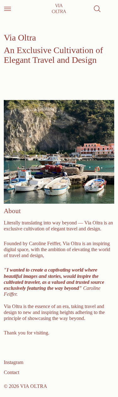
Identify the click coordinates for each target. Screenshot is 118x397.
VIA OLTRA (33, 386)
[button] (97, 9)
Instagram (13, 362)
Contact (11, 372)
